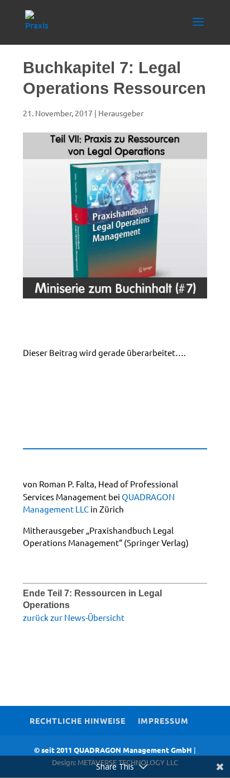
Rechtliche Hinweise (78, 720)
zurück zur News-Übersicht (73, 617)
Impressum (163, 720)
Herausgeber (120, 113)
